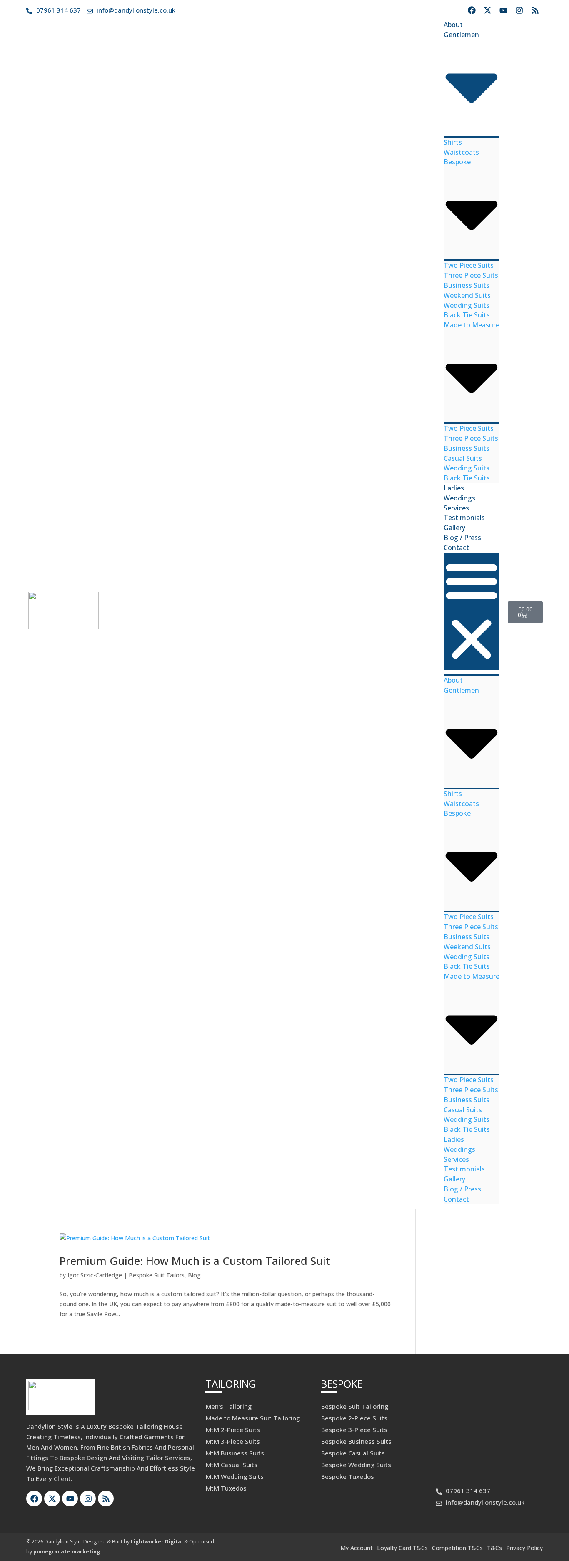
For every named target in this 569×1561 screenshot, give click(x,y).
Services (456, 508)
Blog (194, 1275)
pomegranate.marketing (66, 1551)
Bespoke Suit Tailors (157, 1275)
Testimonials (464, 517)
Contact (456, 547)
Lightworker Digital (157, 1541)
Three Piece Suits (471, 275)
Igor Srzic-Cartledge (94, 1275)
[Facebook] (471, 10)
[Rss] (535, 10)
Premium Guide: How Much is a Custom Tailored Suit (195, 1260)
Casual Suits (463, 458)
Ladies (454, 488)
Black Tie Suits (467, 314)
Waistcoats (461, 152)
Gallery (454, 527)
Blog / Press (462, 537)
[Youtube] (503, 10)
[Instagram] (519, 10)
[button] (471, 611)
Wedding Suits (466, 305)
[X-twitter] (487, 10)
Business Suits (466, 285)
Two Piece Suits (469, 265)
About (453, 24)
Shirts (453, 142)
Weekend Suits (467, 295)
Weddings (459, 498)
